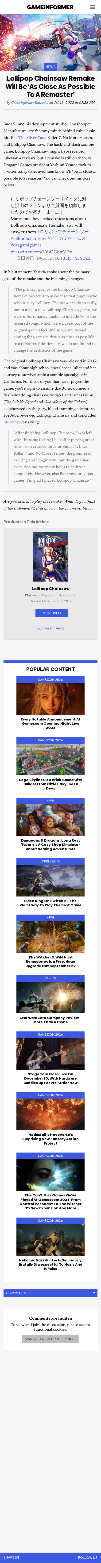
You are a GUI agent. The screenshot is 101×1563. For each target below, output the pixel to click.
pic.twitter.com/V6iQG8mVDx (41, 252)
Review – (50, 1019)
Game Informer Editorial (29, 103)
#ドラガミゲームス (66, 239)
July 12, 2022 (76, 259)
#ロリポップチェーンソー (63, 232)
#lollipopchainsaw (28, 239)
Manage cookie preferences (51, 1338)
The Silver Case (32, 138)
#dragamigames (26, 245)
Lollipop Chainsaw (51, 588)
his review (12, 423)
